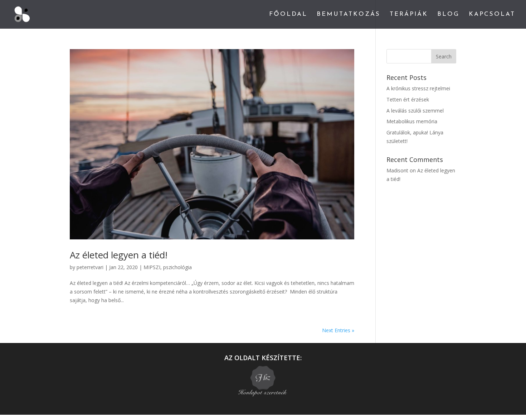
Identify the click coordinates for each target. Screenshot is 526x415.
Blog (448, 14)
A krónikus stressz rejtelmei (418, 88)
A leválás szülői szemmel (415, 110)
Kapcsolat (492, 14)
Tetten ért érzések (407, 99)
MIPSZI (151, 267)
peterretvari (90, 267)
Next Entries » (338, 330)
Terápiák (409, 14)
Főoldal (288, 14)
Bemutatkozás (348, 14)
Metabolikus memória (411, 121)
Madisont (397, 170)
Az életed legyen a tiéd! (118, 254)
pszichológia (177, 267)
